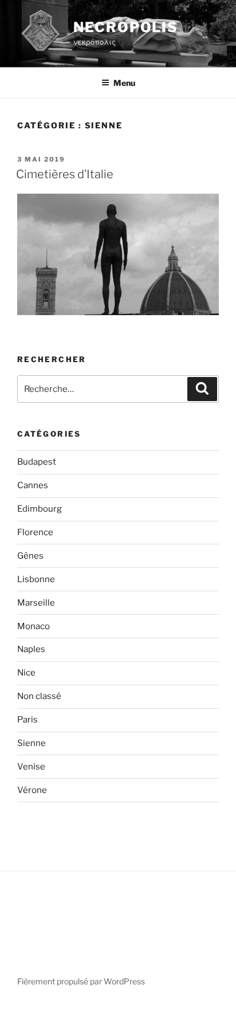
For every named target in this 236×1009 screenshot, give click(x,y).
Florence (35, 532)
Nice (26, 673)
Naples (31, 649)
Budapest (36, 462)
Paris (27, 719)
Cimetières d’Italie (64, 174)
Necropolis (125, 27)
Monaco (33, 626)
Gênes (30, 556)
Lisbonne (36, 579)
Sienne (31, 743)
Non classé (39, 696)
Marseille (36, 603)
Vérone (32, 790)
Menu (124, 83)
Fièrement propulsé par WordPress (81, 981)
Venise (31, 766)
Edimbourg (39, 509)
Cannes (32, 485)
